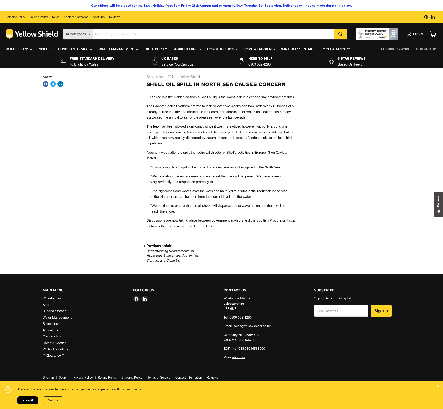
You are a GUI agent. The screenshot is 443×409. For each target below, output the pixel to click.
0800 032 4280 (259, 64)
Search (63, 377)
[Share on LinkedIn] (60, 84)
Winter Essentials (298, 49)
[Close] (438, 386)
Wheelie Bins (18, 49)
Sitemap (48, 377)
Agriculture (186, 49)
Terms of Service (158, 377)
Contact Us (426, 49)
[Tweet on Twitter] (53, 84)
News (55, 17)
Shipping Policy (15, 17)
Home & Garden (257, 49)
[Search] (340, 34)
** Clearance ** (336, 49)
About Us (99, 17)
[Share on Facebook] (45, 84)
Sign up (381, 310)
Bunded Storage (74, 49)
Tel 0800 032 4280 (394, 49)
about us (238, 357)
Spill (44, 49)
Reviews (114, 17)
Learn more (134, 389)
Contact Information (76, 17)
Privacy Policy (83, 377)
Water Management (117, 49)
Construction (221, 49)
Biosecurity (156, 49)
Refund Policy (39, 17)
